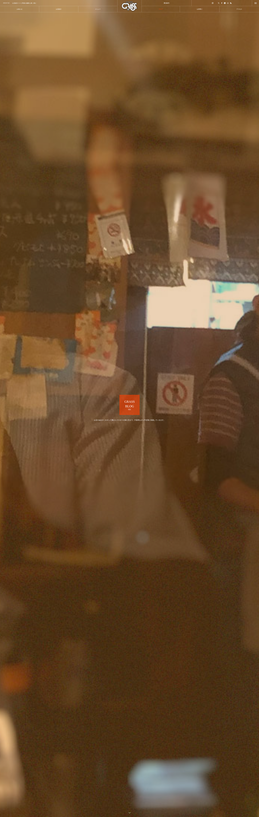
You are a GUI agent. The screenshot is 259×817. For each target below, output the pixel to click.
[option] (58, 3)
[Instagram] (212, 3)
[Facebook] (221, 3)
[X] (218, 3)
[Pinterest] (224, 3)
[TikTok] (215, 3)
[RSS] (230, 3)
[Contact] (227, 3)
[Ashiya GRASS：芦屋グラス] (129, 6)
